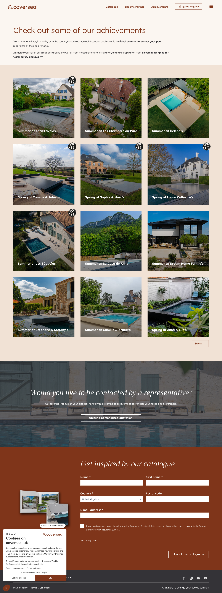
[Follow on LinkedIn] (198, 578)
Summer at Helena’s (167, 131)
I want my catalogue (187, 554)
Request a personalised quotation (109, 418)
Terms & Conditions (40, 588)
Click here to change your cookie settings (185, 587)
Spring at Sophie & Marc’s (104, 197)
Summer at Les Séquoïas (37, 263)
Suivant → (200, 343)
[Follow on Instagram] (191, 578)
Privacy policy (20, 588)
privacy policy (122, 526)
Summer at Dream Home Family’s (177, 263)
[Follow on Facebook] (184, 578)
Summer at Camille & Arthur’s (108, 330)
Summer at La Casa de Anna (106, 263)
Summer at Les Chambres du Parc (111, 131)
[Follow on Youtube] (206, 578)
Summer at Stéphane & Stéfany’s (43, 330)
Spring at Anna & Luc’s (169, 330)
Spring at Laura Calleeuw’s (172, 197)
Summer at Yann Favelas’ (37, 131)
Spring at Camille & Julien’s (39, 197)
